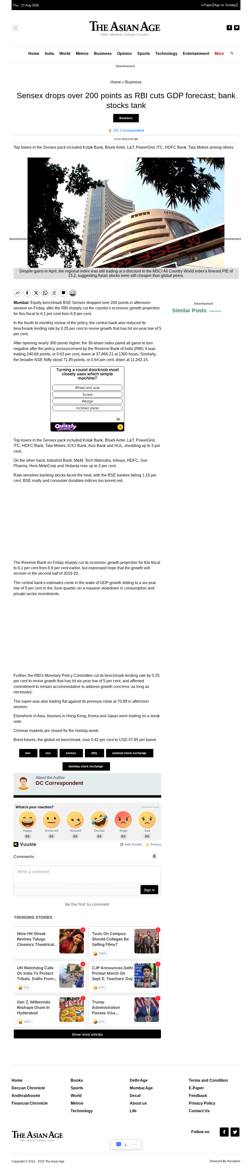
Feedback (198, 1096)
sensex (71, 753)
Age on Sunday (225, 5)
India (49, 53)
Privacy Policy (202, 1103)
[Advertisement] (87, 521)
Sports (143, 53)
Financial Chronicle (30, 1103)
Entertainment (196, 53)
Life (133, 1111)
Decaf (135, 1096)
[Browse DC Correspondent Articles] (23, 783)
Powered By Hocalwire (225, 1161)
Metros (82, 53)
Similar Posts (189, 310)
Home (33, 53)
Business (103, 53)
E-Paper (196, 1088)
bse (28, 753)
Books (77, 1080)
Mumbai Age (141, 1088)
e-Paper (206, 5)
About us (138, 1103)
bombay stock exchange (86, 766)
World (64, 53)
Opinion (124, 53)
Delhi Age (139, 1080)
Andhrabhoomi (26, 1096)
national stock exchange (129, 753)
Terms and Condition (208, 1080)
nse (48, 753)
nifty (94, 753)
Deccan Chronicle (28, 1088)
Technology (166, 53)
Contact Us (199, 1111)
